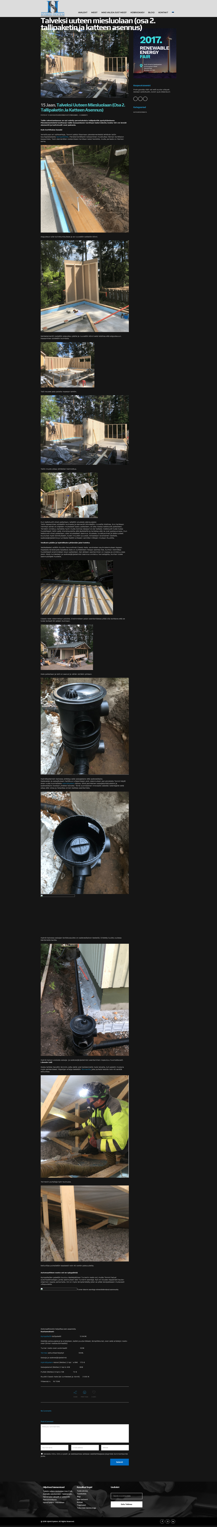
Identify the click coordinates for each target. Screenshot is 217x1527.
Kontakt (80, 1502)
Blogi (78, 1497)
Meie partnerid (82, 1499)
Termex (44, 1353)
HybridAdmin (73, 115)
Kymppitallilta (62, 137)
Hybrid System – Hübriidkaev (53, 1502)
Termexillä (86, 1069)
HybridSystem (68, 783)
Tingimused (81, 1505)
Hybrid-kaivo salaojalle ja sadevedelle (56, 1497)
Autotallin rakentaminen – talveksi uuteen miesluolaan (58, 1494)
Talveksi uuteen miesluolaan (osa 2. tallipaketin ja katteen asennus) (58, 1491)
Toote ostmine (82, 1491)
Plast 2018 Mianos (50, 1500)
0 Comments (83, 115)
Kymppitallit (46, 1336)
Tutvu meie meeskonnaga (86, 1508)
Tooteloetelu (81, 1494)
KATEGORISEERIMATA (60, 115)
